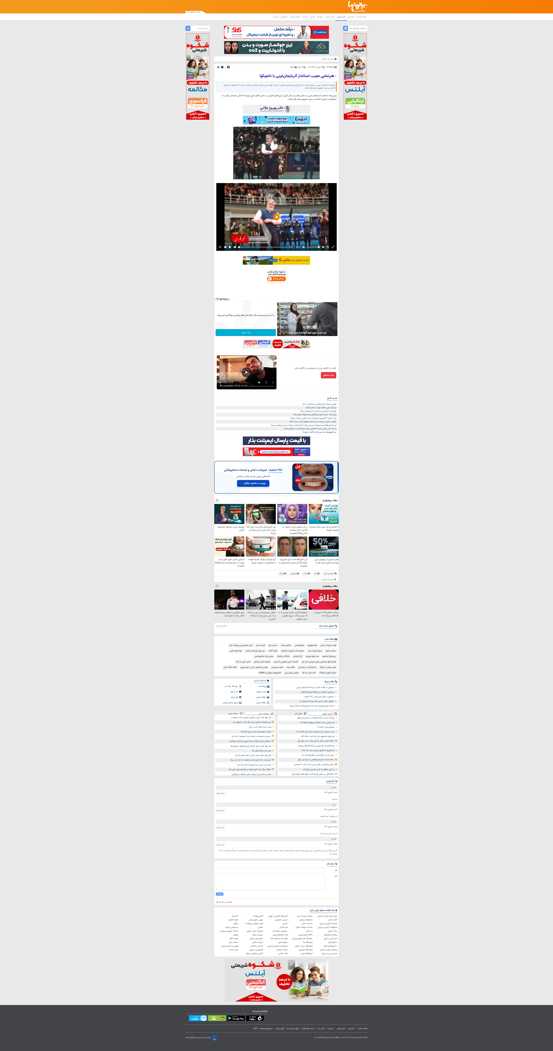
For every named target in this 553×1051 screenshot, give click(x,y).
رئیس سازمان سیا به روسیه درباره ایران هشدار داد (315, 731)
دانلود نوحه (290, 667)
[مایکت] (198, 1018)
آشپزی (312, 16)
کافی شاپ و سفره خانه (279, 938)
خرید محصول (328, 375)
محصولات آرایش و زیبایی (327, 927)
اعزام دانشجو (233, 919)
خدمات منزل (233, 942)
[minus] (222, 67)
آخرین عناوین (327, 714)
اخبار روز (351, 16)
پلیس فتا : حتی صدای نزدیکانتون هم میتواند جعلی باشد (314, 414)
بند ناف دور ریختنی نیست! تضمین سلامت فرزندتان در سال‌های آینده (310, 428)
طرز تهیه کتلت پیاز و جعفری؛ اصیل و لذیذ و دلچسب (251, 717)
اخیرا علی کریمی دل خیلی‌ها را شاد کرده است (253, 764)
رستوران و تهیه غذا (280, 931)
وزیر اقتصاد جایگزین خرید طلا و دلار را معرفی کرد (251, 722)
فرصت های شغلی (308, 1028)
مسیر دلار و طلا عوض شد (261, 750)
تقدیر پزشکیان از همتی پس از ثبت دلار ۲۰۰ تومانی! (314, 764)
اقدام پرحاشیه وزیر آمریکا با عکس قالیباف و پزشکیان (251, 774)
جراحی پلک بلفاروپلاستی (263, 656)
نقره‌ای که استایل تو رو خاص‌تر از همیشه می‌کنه (318, 411)
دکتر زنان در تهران (330, 938)
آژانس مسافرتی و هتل (254, 953)
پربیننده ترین (264, 713)
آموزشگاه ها (308, 942)
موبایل (235, 934)
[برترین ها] (357, 6)
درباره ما (331, 1028)
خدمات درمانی (307, 923)
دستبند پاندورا (331, 650)
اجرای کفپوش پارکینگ (327, 672)
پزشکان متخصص (330, 934)
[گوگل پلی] (236, 1018)
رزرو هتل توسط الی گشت (255, 650)
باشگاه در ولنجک (283, 656)
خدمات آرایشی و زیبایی (328, 923)
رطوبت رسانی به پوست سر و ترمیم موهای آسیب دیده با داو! (313, 421)
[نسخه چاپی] (218, 67)
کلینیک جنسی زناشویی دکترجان (286, 661)
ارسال (219, 894)
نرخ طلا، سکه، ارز (231, 686)
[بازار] (217, 1018)
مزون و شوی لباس (256, 919)
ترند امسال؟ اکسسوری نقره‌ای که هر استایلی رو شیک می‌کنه (313, 418)
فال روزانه (234, 697)
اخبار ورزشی (341, 16)
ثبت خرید (245, 333)
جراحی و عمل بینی (291, 672)
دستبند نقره (272, 645)
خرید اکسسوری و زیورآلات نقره (241, 645)
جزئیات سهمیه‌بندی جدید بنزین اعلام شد (255, 731)
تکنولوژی (284, 16)
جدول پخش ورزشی (230, 702)
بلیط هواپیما (312, 645)
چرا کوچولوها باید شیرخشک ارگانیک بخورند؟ (319, 432)
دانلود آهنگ (273, 650)
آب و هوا (234, 691)
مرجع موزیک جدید (315, 650)
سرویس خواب (257, 934)
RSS (255, 1028)
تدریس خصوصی (281, 919)
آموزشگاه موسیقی (306, 949)
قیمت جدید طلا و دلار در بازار (260, 727)
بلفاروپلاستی (299, 645)
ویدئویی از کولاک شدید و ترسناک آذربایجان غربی (315, 687)
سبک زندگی (330, 16)
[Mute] (284, 333)
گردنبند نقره (260, 645)
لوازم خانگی (233, 938)
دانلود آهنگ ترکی (230, 667)
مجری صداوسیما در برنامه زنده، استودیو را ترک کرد (251, 736)
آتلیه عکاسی (283, 953)
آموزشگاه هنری (307, 953)
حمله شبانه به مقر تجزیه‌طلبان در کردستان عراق (316, 759)
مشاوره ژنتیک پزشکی (262, 661)
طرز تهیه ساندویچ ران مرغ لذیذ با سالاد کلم (318, 736)
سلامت (305, 16)
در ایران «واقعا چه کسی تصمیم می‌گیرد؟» (319, 769)
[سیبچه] (255, 1018)
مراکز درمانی (332, 931)
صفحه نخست (361, 16)
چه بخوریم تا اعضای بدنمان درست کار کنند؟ (318, 750)
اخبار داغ (298, 714)
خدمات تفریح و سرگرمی (229, 931)
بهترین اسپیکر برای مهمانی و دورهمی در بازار (319, 404)
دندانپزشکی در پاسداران (307, 667)
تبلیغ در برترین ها (293, 1028)
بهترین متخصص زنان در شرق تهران (254, 667)
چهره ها (320, 16)
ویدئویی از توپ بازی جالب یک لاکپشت (319, 696)
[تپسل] (216, 299)
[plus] (228, 67)
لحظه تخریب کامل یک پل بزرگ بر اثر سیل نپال (316, 740)
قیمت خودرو (261, 691)
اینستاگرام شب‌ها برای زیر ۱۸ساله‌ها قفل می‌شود (316, 745)
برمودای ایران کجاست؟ (326, 727)
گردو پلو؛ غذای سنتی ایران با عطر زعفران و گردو (253, 755)
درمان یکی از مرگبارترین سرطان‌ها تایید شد (318, 755)
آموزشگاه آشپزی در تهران (278, 916)
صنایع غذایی (283, 942)
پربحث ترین (233, 713)
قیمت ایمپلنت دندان (328, 645)
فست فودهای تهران (280, 934)
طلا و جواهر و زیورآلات (254, 923)
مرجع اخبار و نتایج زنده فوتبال (292, 650)
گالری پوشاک (258, 916)
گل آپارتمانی (297, 656)
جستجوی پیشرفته (266, 1028)
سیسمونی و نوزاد (231, 927)
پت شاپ (309, 931)
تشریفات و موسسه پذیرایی (277, 946)
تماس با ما (321, 1028)
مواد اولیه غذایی (236, 650)
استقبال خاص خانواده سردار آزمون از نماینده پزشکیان (249, 741)
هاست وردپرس (277, 667)
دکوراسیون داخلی (256, 938)
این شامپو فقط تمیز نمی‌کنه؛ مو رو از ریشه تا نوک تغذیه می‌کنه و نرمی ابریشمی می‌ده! (303, 425)
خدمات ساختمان (256, 946)
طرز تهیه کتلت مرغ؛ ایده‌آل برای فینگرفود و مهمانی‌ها (251, 746)
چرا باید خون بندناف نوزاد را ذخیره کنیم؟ (321, 407)
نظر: (335, 876)
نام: (336, 870)
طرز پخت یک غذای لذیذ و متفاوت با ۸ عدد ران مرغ (250, 760)
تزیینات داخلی (257, 942)
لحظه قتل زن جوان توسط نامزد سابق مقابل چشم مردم (313, 774)
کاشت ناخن (332, 919)
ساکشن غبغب (286, 645)
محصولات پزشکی (306, 919)
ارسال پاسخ (220, 793)
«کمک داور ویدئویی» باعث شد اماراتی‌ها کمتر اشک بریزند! (311, 705)
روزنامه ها (262, 686)
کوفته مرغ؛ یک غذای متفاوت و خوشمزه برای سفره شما (249, 769)
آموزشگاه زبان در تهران (304, 946)
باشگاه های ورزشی (305, 934)
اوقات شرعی (261, 702)
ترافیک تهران (261, 697)
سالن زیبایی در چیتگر (328, 667)
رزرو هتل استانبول (329, 656)
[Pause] (280, 333)
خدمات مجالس (282, 949)
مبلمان (260, 927)
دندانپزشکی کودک (330, 946)
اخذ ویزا (235, 916)
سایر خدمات (233, 949)
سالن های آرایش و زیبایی (327, 916)
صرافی (235, 923)
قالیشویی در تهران (256, 949)
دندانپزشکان (332, 942)
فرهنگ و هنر (295, 16)
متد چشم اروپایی (312, 656)
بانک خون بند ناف (309, 672)
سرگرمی (276, 16)
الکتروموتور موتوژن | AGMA (270, 672)
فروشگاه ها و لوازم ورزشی (302, 938)
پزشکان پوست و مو (305, 916)
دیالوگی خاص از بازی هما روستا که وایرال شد (316, 701)
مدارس (285, 923)
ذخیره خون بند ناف (243, 661)
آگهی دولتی (280, 1028)
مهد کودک (284, 927)
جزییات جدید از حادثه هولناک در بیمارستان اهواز (316, 717)
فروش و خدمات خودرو (229, 946)
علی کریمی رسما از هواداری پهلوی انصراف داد (317, 722)
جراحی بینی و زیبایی (329, 953)
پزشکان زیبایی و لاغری (328, 949)
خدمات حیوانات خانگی (304, 927)
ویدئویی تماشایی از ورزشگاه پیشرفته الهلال (317, 692)
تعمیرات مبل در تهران (255, 931)
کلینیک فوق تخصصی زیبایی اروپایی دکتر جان (319, 661)
